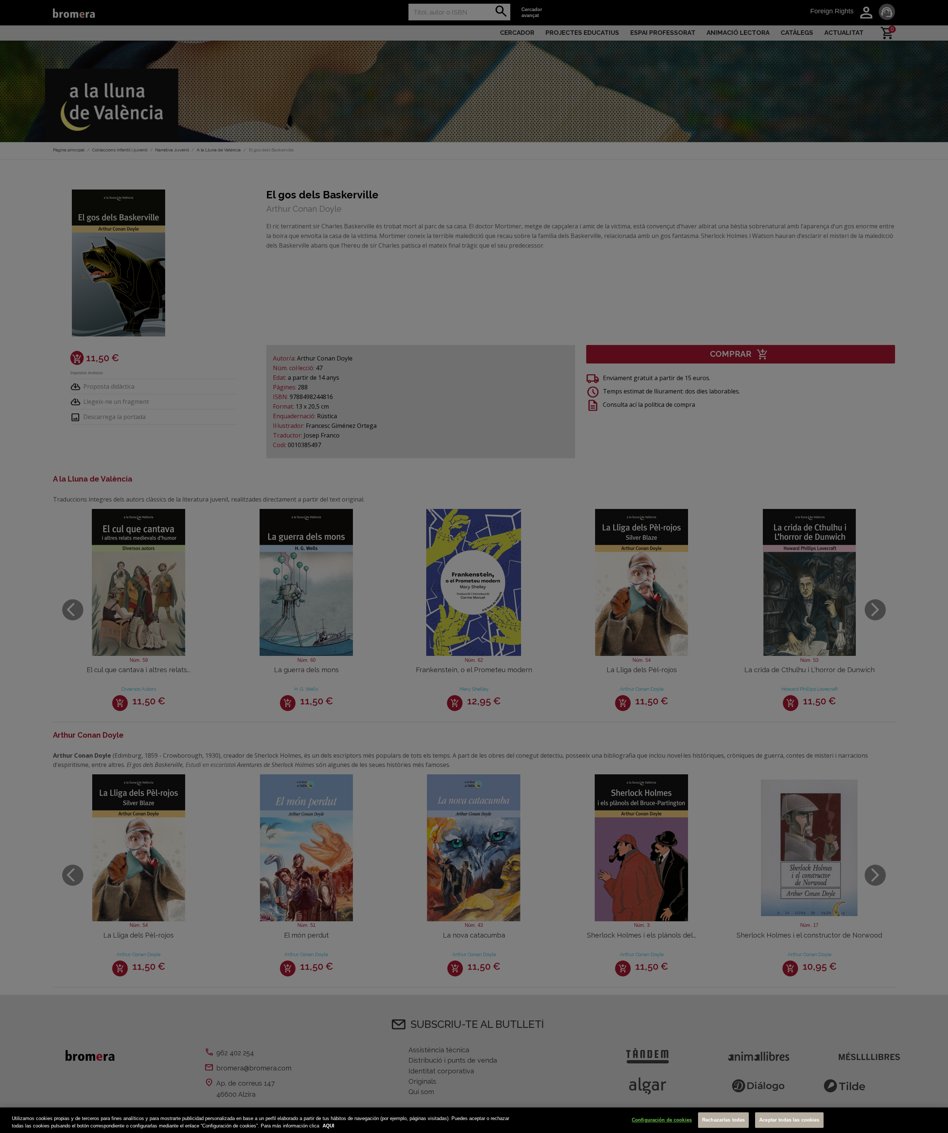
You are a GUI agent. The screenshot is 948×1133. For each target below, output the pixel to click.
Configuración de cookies (662, 1120)
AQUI (328, 1125)
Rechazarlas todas (723, 1120)
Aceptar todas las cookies (789, 1120)
